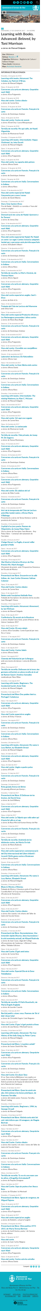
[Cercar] (37, 2)
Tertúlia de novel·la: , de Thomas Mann (18, 274)
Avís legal (17, 1294)
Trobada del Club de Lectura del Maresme (19, 306)
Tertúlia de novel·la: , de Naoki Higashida (19, 130)
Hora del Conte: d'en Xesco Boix (19, 1187)
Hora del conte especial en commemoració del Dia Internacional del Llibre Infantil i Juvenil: (19, 853)
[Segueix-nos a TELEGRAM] (27, 2)
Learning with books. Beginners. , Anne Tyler (17, 684)
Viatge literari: (17, 543)
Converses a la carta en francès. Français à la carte (20, 830)
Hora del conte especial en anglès (15, 1217)
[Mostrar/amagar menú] (4, 12)
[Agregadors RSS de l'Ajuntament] (31, 2)
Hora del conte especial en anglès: (18, 296)
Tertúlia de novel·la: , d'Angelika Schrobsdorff (19, 1176)
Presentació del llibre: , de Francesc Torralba (18, 1093)
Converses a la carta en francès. (20, 110)
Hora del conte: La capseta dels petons (18, 162)
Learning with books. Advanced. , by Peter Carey (18, 1034)
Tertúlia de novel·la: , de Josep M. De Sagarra (19, 436)
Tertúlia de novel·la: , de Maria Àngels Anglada (19, 1003)
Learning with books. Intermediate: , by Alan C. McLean (18, 397)
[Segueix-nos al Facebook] (14, 2)
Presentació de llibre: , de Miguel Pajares (20, 1199)
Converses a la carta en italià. (20, 183)
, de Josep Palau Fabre (16, 527)
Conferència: (17, 617)
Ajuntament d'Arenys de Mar (13, 8)
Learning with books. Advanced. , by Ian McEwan (20, 607)
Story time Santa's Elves (11, 203)
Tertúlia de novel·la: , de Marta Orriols (16, 841)
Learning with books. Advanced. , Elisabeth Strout (20, 877)
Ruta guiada (13, 786)
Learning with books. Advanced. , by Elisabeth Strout (20, 746)
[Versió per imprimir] (38, 1266)
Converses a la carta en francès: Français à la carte (20, 1154)
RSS (19, 1296)
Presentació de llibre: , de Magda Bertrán (20, 1120)
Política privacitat (30, 1294)
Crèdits (35, 1296)
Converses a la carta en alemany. (19, 90)
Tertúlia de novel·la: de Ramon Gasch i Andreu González (20, 672)
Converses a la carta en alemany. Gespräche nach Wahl (20, 1053)
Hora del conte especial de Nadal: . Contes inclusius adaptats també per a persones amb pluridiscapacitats (20, 239)
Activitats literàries (14, 66)
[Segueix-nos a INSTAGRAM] (24, 2)
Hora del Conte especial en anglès (16, 714)
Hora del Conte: (14, 586)
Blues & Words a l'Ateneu (12, 886)
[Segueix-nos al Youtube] (21, 2)
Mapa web (26, 1296)
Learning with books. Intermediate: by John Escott (19, 141)
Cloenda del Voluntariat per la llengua (17, 658)
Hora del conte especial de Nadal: (15, 194)
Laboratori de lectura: (17, 356)
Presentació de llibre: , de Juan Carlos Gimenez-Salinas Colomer (19, 578)
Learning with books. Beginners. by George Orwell (19, 1107)
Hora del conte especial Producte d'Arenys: (20, 316)
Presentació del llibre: (18, 1044)
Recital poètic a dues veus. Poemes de (20, 1014)
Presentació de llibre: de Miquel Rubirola (20, 936)
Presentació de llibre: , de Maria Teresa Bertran (18, 1227)
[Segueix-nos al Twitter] (17, 2)
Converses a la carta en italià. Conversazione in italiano (20, 866)
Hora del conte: (14, 100)
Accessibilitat (10, 1296)
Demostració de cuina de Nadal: (19, 216)
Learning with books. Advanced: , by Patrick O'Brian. (17, 79)
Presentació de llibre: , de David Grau (18, 796)
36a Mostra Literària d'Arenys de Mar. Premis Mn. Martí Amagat (17, 563)
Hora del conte (7, 1239)
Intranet (7, 1294)
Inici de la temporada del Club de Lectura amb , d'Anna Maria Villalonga (18, 513)
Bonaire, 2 (12, 56)
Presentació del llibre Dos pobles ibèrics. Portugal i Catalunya (18, 695)
